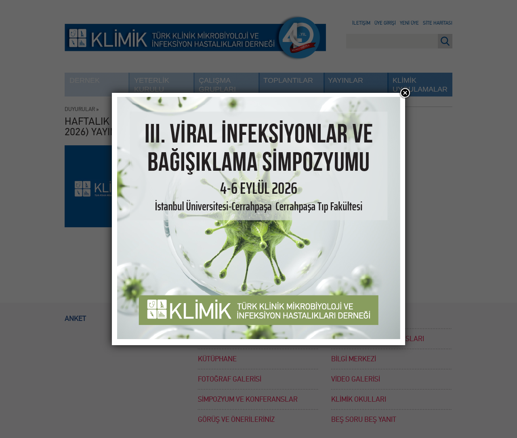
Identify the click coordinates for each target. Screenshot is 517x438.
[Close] (405, 93)
